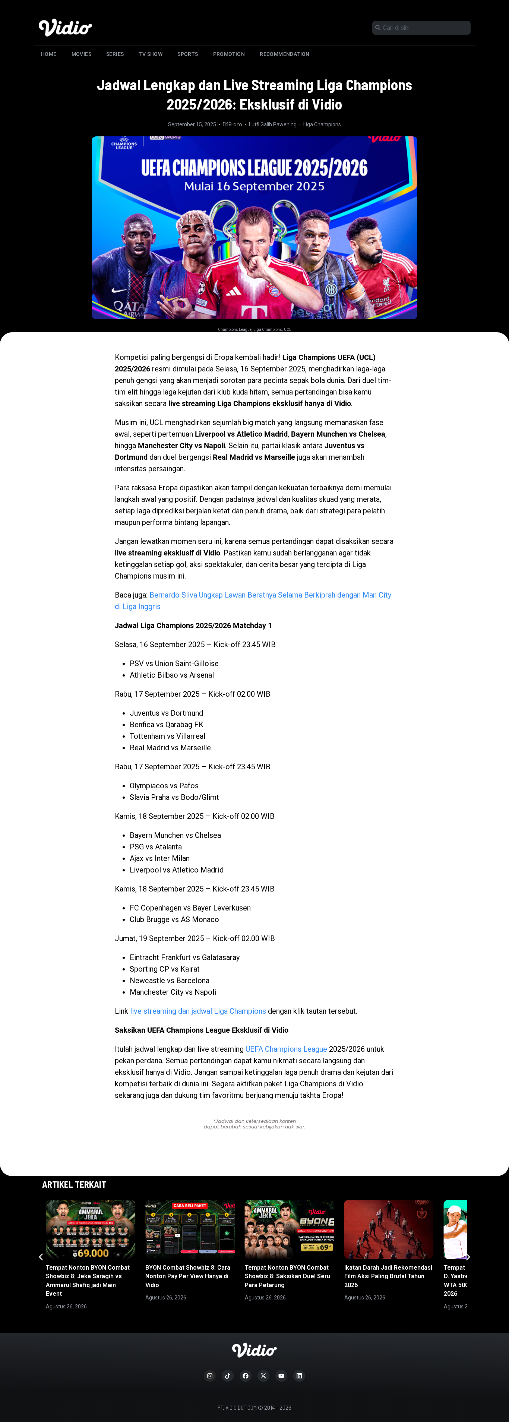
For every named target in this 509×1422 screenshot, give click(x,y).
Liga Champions (322, 124)
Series (115, 54)
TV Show (150, 54)
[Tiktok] (228, 1376)
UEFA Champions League (286, 1049)
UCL (287, 329)
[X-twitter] (263, 1376)
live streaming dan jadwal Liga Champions (198, 1011)
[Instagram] (210, 1376)
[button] (40, 1257)
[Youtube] (281, 1376)
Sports (187, 54)
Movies (81, 54)
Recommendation (285, 54)
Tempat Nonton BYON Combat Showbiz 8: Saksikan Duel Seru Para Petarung (287, 1276)
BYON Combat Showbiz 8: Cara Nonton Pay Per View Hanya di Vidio (187, 1276)
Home (49, 54)
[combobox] (421, 28)
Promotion (229, 54)
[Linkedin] (299, 1376)
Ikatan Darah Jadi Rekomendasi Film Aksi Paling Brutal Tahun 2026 (388, 1276)
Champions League (235, 329)
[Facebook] (246, 1376)
